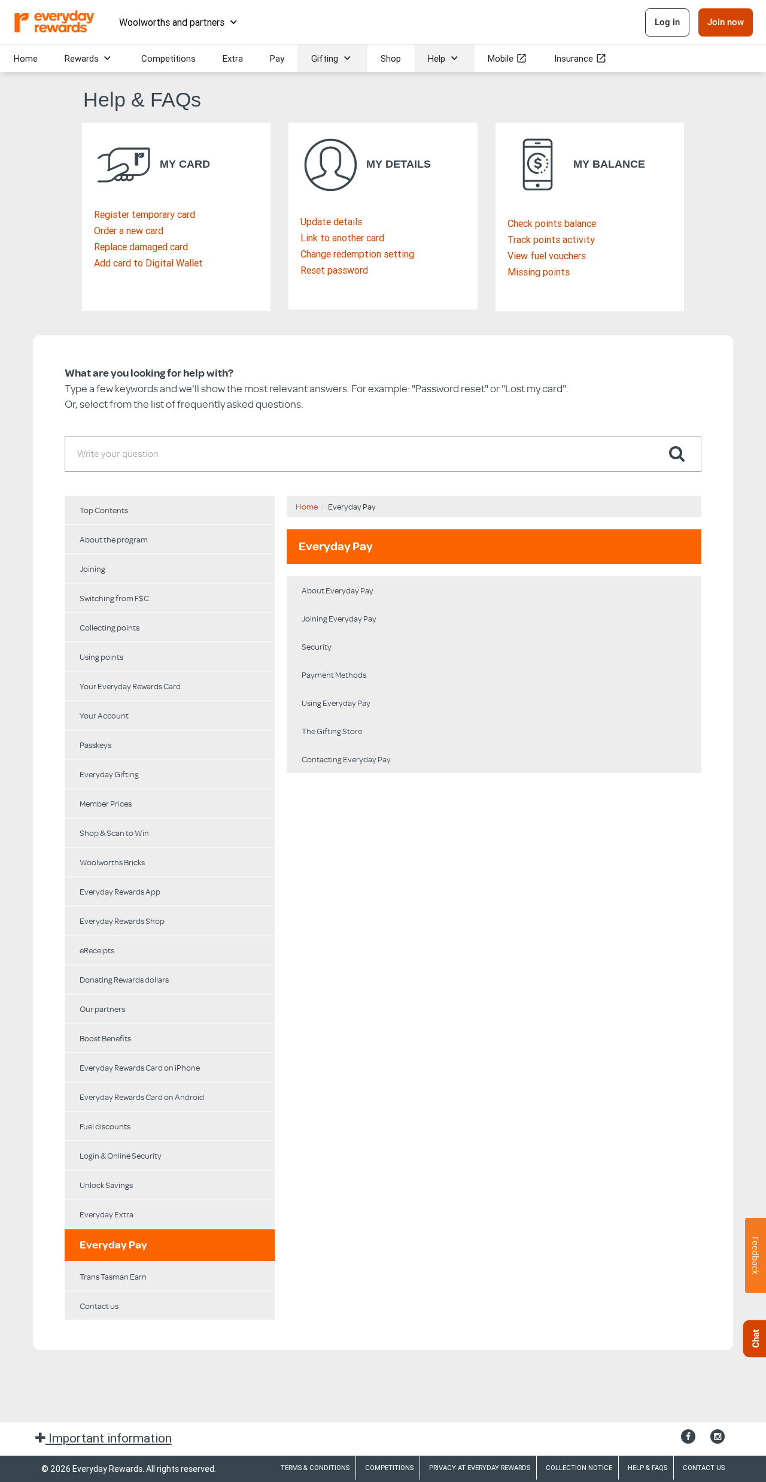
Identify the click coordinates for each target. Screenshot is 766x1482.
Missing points (538, 272)
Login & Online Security (121, 1155)
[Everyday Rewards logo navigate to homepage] (55, 22)
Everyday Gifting (109, 774)
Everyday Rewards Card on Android (142, 1097)
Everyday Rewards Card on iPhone (140, 1067)
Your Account (104, 715)
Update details (331, 222)
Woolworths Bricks (112, 862)
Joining (92, 568)
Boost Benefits (105, 1038)
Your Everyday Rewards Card (130, 686)
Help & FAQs (647, 1467)
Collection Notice (579, 1467)
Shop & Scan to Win (114, 833)
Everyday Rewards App (120, 891)
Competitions (389, 1467)
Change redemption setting (357, 254)
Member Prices (106, 803)
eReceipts (97, 950)
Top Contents (104, 510)
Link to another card (342, 238)
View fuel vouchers (546, 256)
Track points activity (551, 240)
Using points (101, 656)
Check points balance (551, 223)
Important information (108, 1438)
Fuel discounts (105, 1126)
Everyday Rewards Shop (122, 921)
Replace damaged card (141, 247)
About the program (114, 539)
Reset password (334, 270)
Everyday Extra (106, 1214)
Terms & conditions (315, 1467)
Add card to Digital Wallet (148, 263)
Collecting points (109, 627)
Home (307, 506)
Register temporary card (144, 214)
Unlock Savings (106, 1185)
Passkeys (95, 745)
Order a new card (128, 231)
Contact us (99, 1306)
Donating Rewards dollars (124, 979)
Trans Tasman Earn (113, 1276)
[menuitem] (25, 58)
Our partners (102, 1009)
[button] (677, 454)
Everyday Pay (113, 1245)
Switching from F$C (114, 598)
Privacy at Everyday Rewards (479, 1467)
